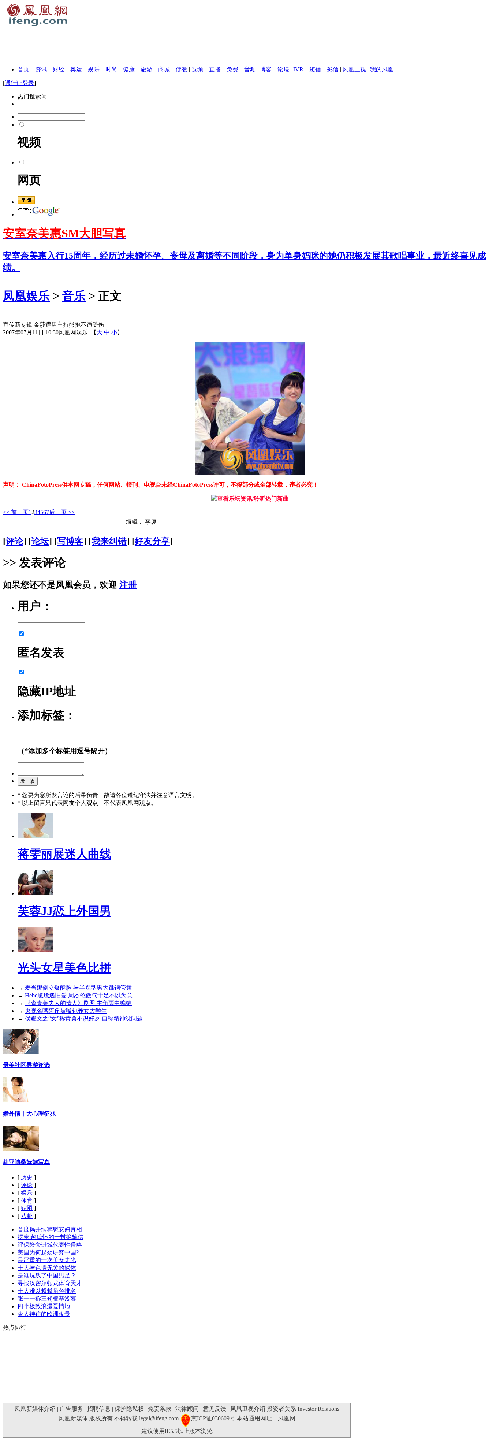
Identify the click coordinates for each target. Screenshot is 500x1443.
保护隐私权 (129, 1409)
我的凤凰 (381, 69)
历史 (27, 1177)
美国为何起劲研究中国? (48, 1252)
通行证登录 (19, 83)
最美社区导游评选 (26, 1065)
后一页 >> (62, 512)
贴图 (27, 1208)
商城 (164, 69)
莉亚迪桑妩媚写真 (26, 1162)
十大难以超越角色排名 (47, 1291)
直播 (215, 69)
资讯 (41, 69)
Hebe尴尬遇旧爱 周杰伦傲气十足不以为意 (79, 995)
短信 (315, 69)
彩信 (333, 69)
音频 (250, 69)
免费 (232, 69)
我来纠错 (109, 541)
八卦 (27, 1216)
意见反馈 (214, 1409)
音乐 (74, 295)
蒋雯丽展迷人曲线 (64, 853)
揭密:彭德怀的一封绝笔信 (50, 1237)
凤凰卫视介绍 (247, 1409)
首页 (23, 69)
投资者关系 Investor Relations (303, 1409)
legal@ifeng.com (159, 1418)
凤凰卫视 (354, 69)
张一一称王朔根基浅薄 (47, 1298)
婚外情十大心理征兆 (29, 1114)
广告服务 (71, 1409)
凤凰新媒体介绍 (35, 1409)
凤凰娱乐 (26, 295)
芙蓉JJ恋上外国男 (64, 911)
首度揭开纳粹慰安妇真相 (50, 1229)
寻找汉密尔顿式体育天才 (50, 1283)
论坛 (283, 69)
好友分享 (152, 541)
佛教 (181, 69)
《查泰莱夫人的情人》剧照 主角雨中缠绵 (78, 1003)
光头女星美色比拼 (64, 967)
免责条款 (159, 1409)
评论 (14, 541)
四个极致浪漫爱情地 (44, 1306)
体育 (27, 1200)
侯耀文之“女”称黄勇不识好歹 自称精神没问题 (84, 1018)
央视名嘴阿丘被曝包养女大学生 (66, 1011)
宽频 (197, 69)
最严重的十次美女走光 (47, 1260)
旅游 (146, 69)
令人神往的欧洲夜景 (44, 1314)
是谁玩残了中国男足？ (47, 1275)
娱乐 (94, 69)
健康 (129, 69)
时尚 (111, 69)
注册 (128, 585)
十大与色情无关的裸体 (47, 1268)
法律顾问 (187, 1409)
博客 (266, 69)
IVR (298, 69)
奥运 (76, 69)
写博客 (70, 541)
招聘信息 (99, 1409)
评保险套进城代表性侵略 (50, 1245)
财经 (58, 69)
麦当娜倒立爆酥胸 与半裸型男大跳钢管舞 (78, 988)
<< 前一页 (16, 512)
